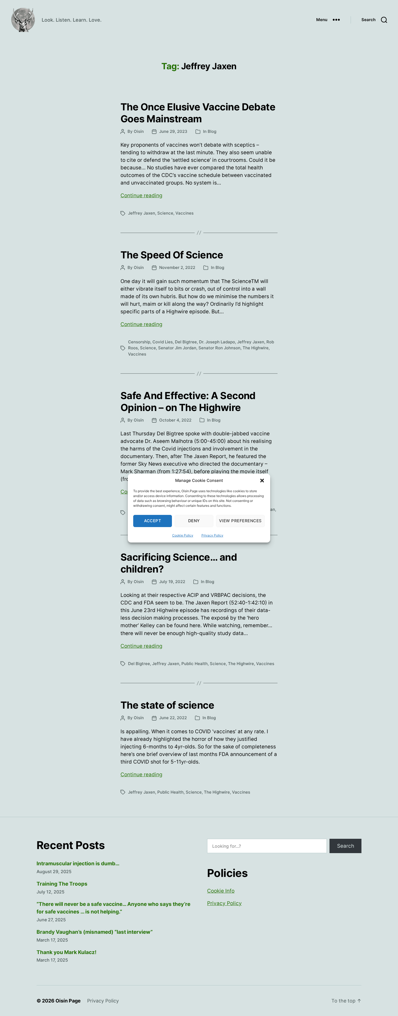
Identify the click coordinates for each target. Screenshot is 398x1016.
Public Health (194, 663)
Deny (194, 520)
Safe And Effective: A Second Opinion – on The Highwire (188, 401)
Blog (212, 131)
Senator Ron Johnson (219, 347)
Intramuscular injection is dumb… (78, 863)
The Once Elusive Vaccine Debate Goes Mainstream (197, 112)
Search (345, 846)
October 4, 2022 (175, 420)
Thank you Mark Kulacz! (66, 952)
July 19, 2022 (172, 581)
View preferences (240, 520)
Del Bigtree (186, 341)
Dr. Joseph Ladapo (217, 341)
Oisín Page (68, 1001)
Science (165, 213)
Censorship (139, 341)
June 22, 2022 (173, 717)
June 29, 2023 (173, 131)
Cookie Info (220, 891)
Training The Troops (62, 884)
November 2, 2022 (177, 267)
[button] (262, 480)
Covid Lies (162, 341)
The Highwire (256, 347)
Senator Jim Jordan (177, 347)
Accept (152, 520)
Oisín (139, 131)
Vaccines (184, 213)
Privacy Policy (212, 535)
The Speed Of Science (171, 255)
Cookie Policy (182, 535)
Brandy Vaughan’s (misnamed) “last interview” (95, 932)
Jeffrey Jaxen (141, 213)
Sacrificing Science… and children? (178, 563)
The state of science (167, 705)
